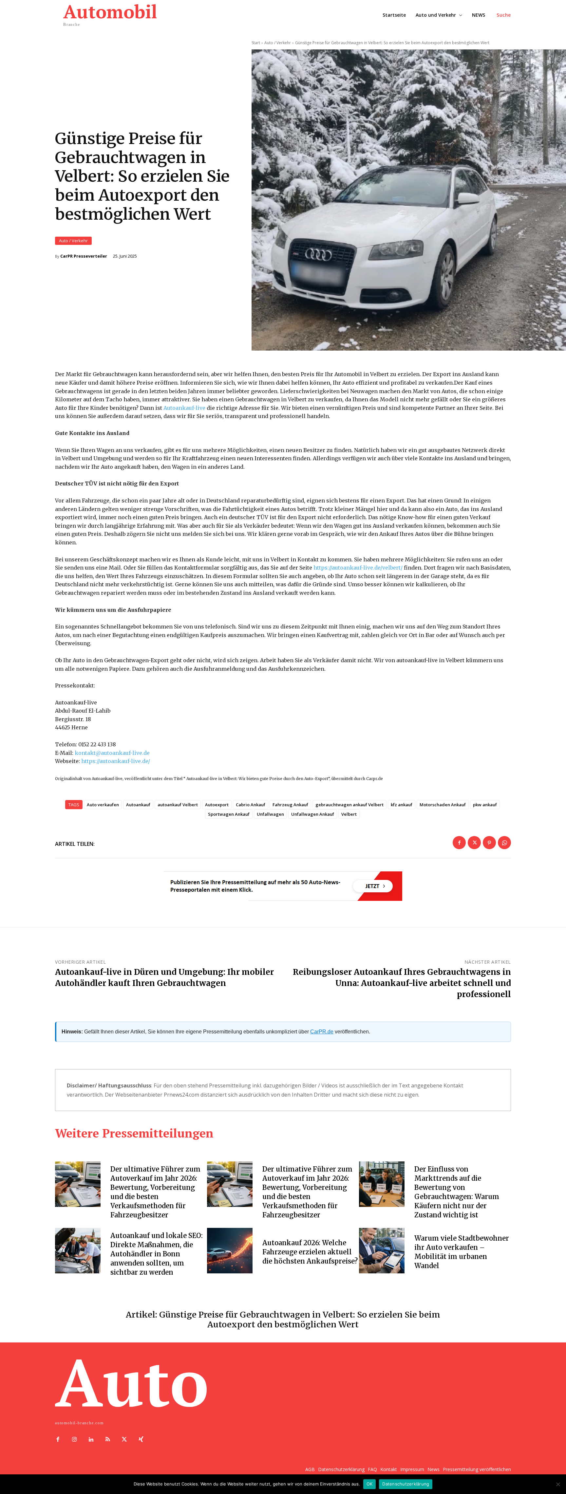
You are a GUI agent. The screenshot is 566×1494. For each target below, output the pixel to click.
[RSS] (107, 1440)
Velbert (349, 814)
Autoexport (217, 805)
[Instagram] (74, 1440)
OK (370, 1483)
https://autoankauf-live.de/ (115, 761)
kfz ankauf (401, 805)
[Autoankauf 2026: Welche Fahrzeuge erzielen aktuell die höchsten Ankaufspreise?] (230, 1250)
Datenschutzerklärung (405, 1483)
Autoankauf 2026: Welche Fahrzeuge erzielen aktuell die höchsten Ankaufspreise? (310, 1252)
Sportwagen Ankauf (229, 814)
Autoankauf (138, 805)
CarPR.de (321, 1031)
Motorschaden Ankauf (443, 805)
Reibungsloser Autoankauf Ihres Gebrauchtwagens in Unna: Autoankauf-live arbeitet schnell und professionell (402, 983)
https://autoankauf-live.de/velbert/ (358, 567)
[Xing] (141, 1440)
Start (256, 43)
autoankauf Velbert (178, 805)
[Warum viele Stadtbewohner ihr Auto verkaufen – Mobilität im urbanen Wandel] (382, 1250)
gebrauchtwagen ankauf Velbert (349, 805)
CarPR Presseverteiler (83, 256)
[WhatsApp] (504, 842)
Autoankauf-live (184, 408)
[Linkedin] (91, 1440)
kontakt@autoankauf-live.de (112, 753)
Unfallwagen (270, 814)
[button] (504, 15)
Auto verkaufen (103, 805)
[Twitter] (474, 842)
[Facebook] (459, 842)
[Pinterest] (489, 842)
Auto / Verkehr (73, 241)
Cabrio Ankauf (250, 805)
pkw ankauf (485, 805)
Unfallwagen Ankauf (312, 814)
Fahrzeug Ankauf (290, 805)
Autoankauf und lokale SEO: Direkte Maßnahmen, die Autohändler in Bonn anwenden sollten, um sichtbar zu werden (156, 1253)
